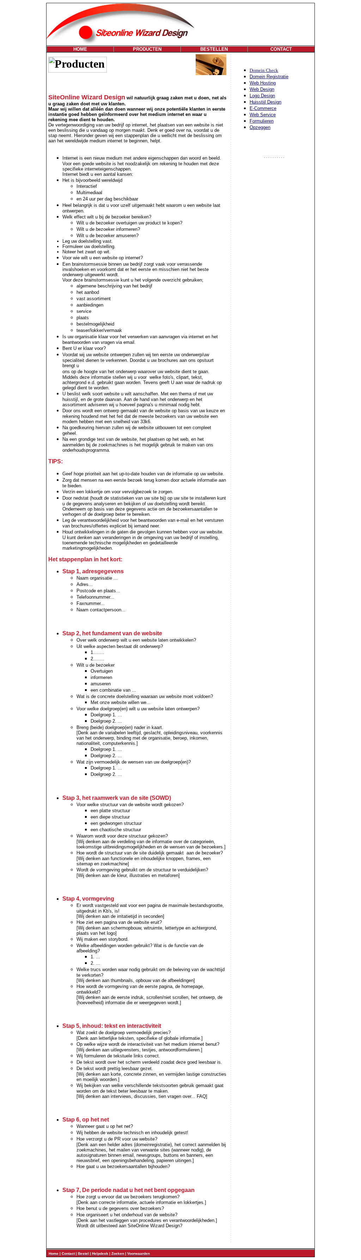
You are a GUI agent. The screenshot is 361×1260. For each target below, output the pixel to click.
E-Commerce (263, 108)
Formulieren (262, 121)
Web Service (263, 114)
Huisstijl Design (265, 102)
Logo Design (262, 95)
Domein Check (264, 70)
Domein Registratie (269, 76)
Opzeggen (260, 127)
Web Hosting (263, 83)
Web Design (262, 89)
